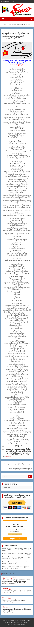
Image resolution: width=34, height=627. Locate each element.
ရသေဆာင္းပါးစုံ (14, 577)
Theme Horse (23, 622)
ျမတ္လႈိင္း (8, 456)
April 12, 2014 (5, 602)
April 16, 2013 (5, 613)
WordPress (22, 624)
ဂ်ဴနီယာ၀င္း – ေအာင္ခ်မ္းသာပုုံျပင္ (13, 600)
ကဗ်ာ (3, 30)
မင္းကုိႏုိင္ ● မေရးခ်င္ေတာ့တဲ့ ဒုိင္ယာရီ (19, 468)
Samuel (4, 548)
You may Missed (8, 574)
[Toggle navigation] (3, 19)
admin (11, 613)
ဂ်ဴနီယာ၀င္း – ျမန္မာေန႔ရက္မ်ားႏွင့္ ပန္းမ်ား (16, 591)
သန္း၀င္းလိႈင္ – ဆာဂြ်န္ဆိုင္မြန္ (23, 553)
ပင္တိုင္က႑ (3, 577)
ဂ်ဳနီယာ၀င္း (4, 598)
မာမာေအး (8, 577)
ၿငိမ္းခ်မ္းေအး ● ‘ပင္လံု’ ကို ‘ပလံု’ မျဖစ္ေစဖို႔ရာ (17, 463)
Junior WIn (5, 588)
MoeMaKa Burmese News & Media (21, 620)
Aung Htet (14, 38)
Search (30, 476)
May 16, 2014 (5, 583)
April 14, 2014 (5, 592)
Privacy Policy (9, 622)
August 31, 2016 (6, 38)
